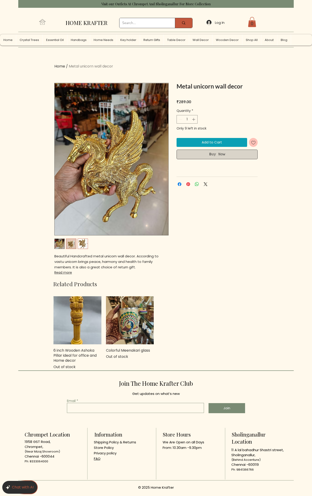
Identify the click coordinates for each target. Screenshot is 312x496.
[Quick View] (77, 320)
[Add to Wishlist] (253, 142)
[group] (156, 333)
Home (59, 66)
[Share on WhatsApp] (197, 184)
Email (71, 400)
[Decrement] (180, 119)
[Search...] (183, 23)
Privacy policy (105, 453)
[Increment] (194, 119)
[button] (252, 22)
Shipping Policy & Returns (115, 442)
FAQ (97, 458)
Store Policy (104, 447)
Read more (63, 272)
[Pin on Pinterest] (188, 184)
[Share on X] (205, 184)
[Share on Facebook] (179, 184)
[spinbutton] (187, 119)
